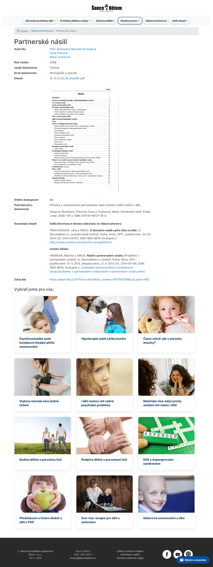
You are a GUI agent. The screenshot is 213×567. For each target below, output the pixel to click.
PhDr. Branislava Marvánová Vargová (73, 49)
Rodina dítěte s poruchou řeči (40, 459)
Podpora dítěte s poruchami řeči (104, 459)
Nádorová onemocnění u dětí (164, 518)
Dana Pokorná (59, 53)
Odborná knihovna (156, 20)
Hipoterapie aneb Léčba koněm (103, 338)
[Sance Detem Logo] (106, 6)
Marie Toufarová (60, 57)
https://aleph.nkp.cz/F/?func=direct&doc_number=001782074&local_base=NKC (100, 279)
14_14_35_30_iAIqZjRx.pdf (69, 78)
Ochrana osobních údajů (130, 558)
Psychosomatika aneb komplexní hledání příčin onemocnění (37, 342)
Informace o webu (130, 554)
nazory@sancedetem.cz (83, 558)
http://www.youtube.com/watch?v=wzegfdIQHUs (81, 242)
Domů (24, 31)
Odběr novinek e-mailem (130, 551)
